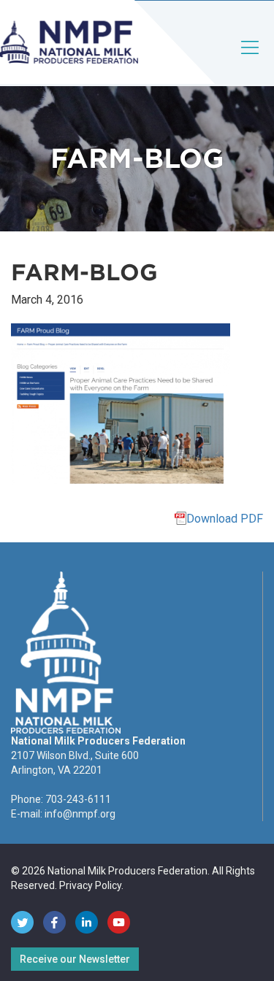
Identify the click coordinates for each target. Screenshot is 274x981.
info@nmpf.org (80, 814)
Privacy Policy (90, 885)
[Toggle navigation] (250, 59)
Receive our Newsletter (75, 959)
